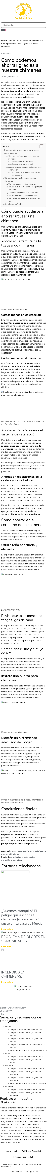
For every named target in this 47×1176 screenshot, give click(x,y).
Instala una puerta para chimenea (23, 195)
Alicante (9, 1065)
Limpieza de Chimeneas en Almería (26, 1056)
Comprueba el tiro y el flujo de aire (23, 193)
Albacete (9, 1086)
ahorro (4, 76)
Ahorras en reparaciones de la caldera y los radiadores (26, 173)
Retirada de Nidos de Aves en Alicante (28, 1083)
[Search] (3, 30)
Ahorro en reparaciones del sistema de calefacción (25, 168)
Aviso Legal (11, 1151)
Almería (8, 1053)
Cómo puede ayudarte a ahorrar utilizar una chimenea (22, 151)
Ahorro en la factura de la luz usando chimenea (23, 157)
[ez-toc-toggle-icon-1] (40, 146)
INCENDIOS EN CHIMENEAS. (13, 974)
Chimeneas (6, 53)
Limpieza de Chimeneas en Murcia (26, 1029)
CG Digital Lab (31, 1171)
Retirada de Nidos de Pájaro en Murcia (28, 1050)
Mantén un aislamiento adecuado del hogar (24, 199)
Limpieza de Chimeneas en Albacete (27, 1089)
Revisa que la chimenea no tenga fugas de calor (25, 188)
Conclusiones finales (13, 204)
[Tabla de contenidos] (41, 146)
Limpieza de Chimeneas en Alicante (27, 1068)
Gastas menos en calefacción (22, 161)
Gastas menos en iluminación (23, 164)
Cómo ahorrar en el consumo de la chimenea (20, 179)
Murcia (8, 1026)
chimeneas (13, 76)
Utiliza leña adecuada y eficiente (22, 184)
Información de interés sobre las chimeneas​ (21, 40)
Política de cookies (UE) (23, 1157)
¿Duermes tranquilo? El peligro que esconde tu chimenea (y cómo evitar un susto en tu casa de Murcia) (22, 917)
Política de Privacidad (31, 1151)
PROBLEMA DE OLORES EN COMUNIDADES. (23, 938)
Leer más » (7, 929)
